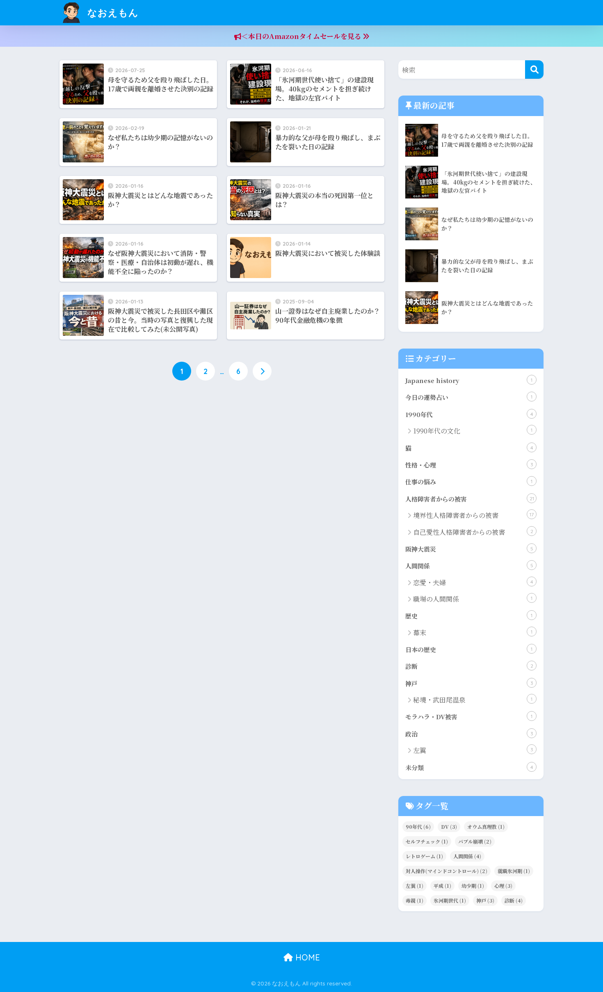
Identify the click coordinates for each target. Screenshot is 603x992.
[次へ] (262, 371)
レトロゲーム (424, 856)
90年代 (418, 826)
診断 (469, 666)
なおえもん (112, 12)
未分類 (469, 767)
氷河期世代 (450, 900)
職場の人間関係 (472, 599)
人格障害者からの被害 (469, 499)
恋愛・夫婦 (473, 582)
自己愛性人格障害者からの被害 (473, 532)
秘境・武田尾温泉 (472, 700)
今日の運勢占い (468, 397)
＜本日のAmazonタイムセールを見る (302, 36)
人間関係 (469, 565)
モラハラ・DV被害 (468, 716)
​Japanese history (468, 380)
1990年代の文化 (472, 431)
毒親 (414, 900)
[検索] (534, 69)
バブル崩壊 (474, 841)
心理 (503, 885)
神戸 (469, 683)
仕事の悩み (468, 481)
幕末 (472, 632)
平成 (442, 885)
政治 (469, 734)
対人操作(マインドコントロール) (446, 870)
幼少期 (472, 885)
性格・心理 (469, 465)
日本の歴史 (468, 649)
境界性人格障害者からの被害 (473, 515)
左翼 (473, 750)
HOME (306, 957)
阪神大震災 (469, 549)
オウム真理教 (486, 826)
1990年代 (469, 414)
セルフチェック (427, 841)
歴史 (468, 615)
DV (449, 826)
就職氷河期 (514, 870)
